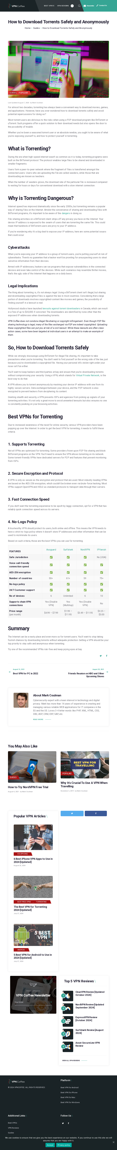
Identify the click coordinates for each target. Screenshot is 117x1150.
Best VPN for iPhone (69, 1092)
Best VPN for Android (69, 1087)
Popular (23, 93)
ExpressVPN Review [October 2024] (86, 1019)
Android (21, 950)
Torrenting (41, 902)
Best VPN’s (12, 1123)
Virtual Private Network (87, 375)
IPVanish (101, 549)
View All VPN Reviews (71, 1061)
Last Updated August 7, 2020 (18, 103)
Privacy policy (64, 1145)
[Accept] (113, 1142)
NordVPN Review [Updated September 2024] (89, 1006)
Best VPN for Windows (70, 1102)
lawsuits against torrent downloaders (61, 308)
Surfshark (68, 549)
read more (38, 719)
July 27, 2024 (18, 913)
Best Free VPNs (24, 902)
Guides (36, 28)
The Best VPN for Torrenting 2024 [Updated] (30, 908)
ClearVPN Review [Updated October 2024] (89, 993)
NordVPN (85, 549)
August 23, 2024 (19, 865)
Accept (50, 1145)
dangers (66, 213)
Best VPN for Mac (68, 1097)
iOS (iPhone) (22, 854)
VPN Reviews (13, 1128)
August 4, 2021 (13, 792)
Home (28, 28)
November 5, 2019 (67, 791)
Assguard (51, 549)
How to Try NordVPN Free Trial (28, 787)
